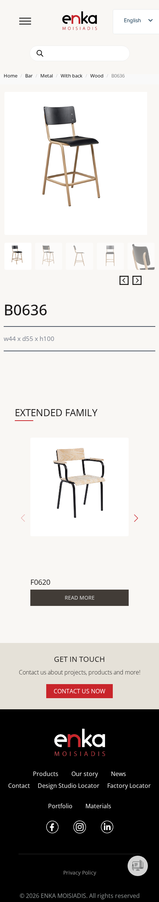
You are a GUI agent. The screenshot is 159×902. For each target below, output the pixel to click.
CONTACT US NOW (79, 691)
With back (71, 75)
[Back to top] (143, 886)
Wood (97, 75)
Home (10, 75)
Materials (98, 806)
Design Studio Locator (68, 786)
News (118, 774)
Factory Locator (129, 786)
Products (45, 774)
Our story (84, 774)
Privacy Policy (79, 872)
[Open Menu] (25, 21)
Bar (29, 75)
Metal (46, 75)
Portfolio (60, 806)
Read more (80, 597)
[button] (136, 518)
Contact (19, 786)
